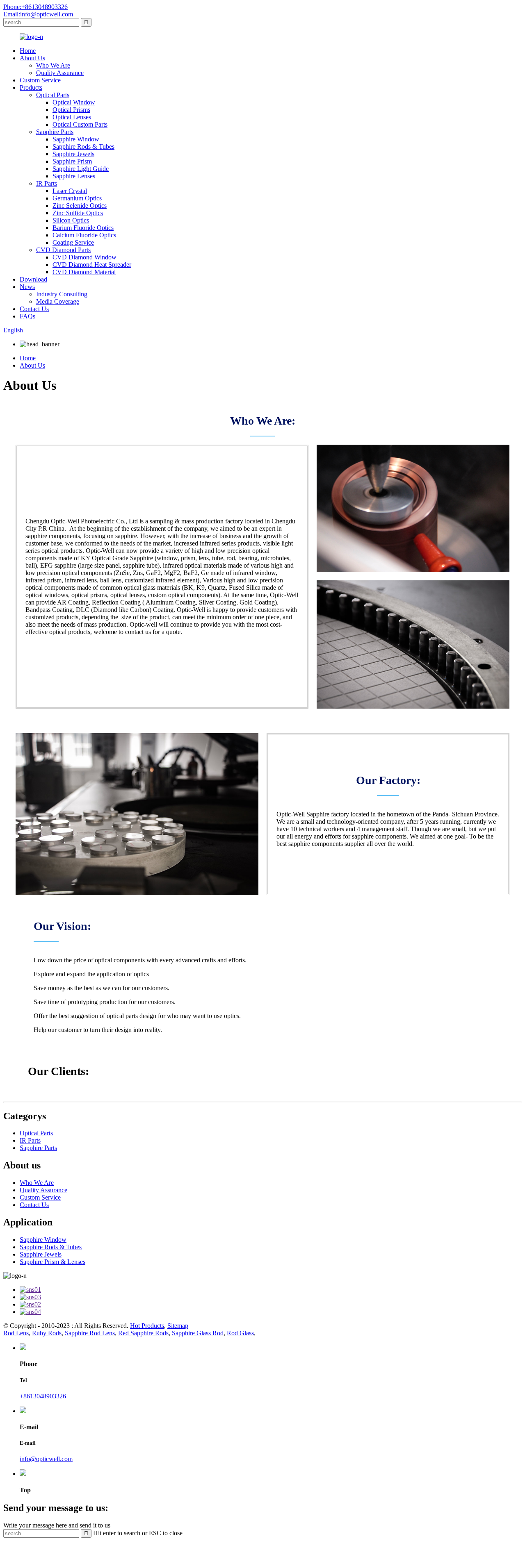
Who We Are (53, 65)
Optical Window (73, 102)
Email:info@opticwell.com (38, 14)
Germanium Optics (77, 198)
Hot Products (147, 1325)
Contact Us (34, 308)
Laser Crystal (69, 190)
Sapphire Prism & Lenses (52, 1261)
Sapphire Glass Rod (198, 1333)
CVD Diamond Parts (63, 249)
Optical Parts (52, 94)
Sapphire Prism (72, 161)
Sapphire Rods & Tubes (83, 146)
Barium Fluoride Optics (83, 227)
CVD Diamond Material (84, 271)
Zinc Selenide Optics (79, 205)
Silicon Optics (70, 220)
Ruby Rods (47, 1333)
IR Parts (46, 183)
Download (33, 279)
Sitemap (177, 1325)
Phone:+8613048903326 (35, 6)
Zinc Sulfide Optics (77, 212)
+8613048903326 (43, 1396)
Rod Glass (240, 1333)
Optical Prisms (71, 109)
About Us (32, 58)
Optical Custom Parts (79, 124)
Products (31, 87)
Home (28, 50)
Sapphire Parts (54, 131)
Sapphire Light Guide (80, 168)
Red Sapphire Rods (143, 1333)
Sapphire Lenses (73, 176)
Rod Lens (16, 1333)
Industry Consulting (61, 294)
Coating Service (73, 242)
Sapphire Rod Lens (90, 1333)
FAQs (27, 316)
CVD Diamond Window (84, 257)
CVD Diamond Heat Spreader (91, 264)
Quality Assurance (60, 72)
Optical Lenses (71, 117)
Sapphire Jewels (73, 153)
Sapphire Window (75, 139)
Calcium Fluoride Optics (84, 235)
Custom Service (40, 80)
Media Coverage (57, 301)
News (27, 286)
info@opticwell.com (46, 1458)
